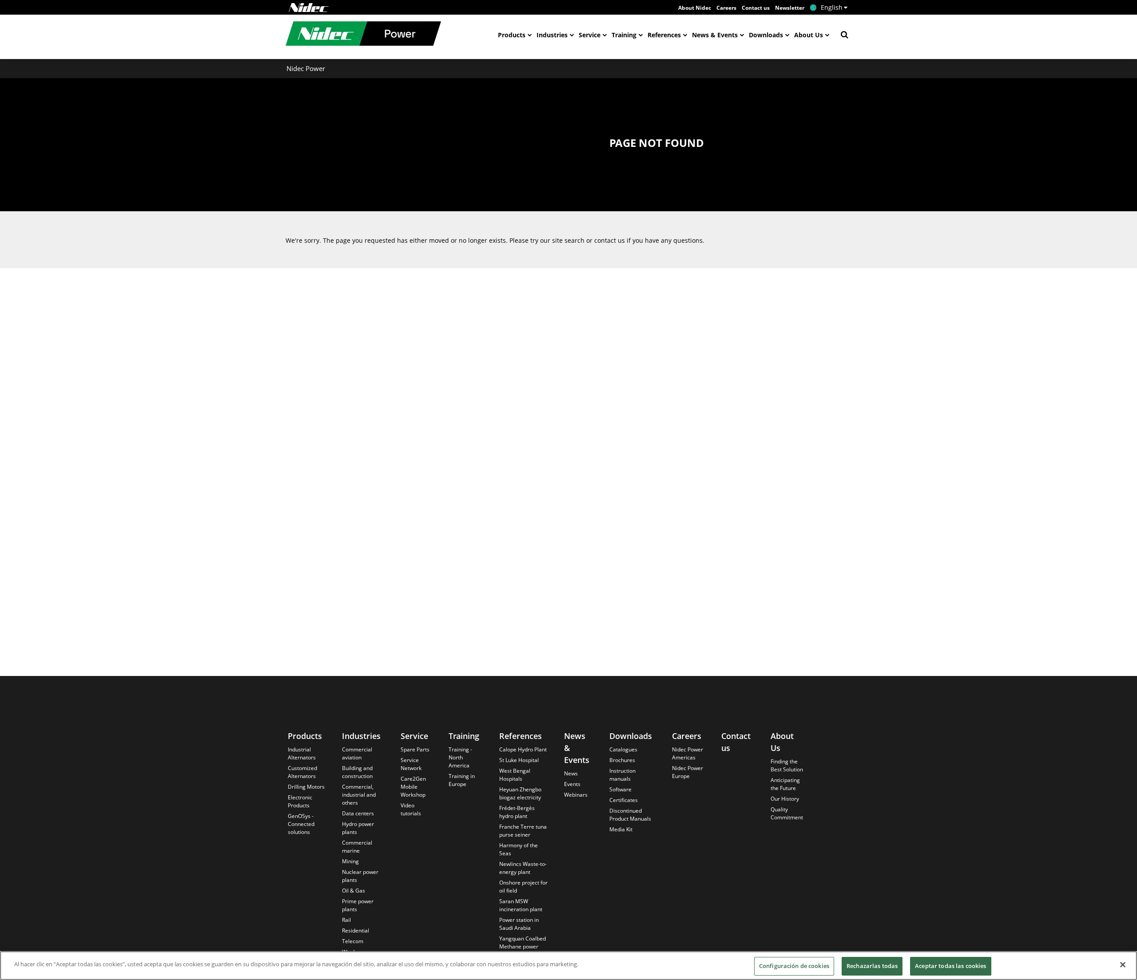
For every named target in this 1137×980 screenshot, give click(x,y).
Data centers (358, 813)
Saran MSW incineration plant (520, 905)
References (664, 35)
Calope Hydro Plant (523, 749)
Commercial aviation (357, 753)
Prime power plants (358, 905)
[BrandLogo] (363, 34)
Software (620, 789)
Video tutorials (411, 809)
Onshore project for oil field (523, 886)
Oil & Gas (353, 890)
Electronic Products (300, 801)
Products (511, 35)
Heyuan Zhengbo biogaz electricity (520, 793)
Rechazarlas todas (872, 966)
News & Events (715, 35)
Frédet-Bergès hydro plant (517, 812)
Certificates (623, 800)
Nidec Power (305, 68)
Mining (350, 861)
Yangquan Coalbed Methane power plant (522, 946)
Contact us (756, 8)
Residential (355, 930)
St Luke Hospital (519, 760)
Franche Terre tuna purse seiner (523, 830)
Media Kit (620, 829)
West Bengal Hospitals (514, 774)
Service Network (411, 764)
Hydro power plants (358, 828)
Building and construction (357, 772)
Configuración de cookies (794, 966)
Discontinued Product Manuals (630, 814)
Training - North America (460, 757)
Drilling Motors (306, 786)
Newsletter (789, 8)
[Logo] (309, 7)
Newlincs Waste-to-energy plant (523, 868)
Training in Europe (462, 780)
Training (624, 35)
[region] (568, 965)
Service (589, 35)
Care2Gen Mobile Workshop (413, 786)
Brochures (622, 760)
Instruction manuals (622, 774)
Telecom (352, 941)
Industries (552, 35)
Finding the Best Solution (787, 765)
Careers (726, 8)
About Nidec (694, 8)
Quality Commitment (787, 813)
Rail (346, 920)
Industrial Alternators (302, 753)
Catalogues (623, 749)
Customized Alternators (302, 772)
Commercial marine (357, 846)
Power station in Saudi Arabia (519, 924)
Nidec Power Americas (687, 753)
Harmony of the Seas (518, 849)
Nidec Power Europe (687, 772)
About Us (808, 35)
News (571, 773)
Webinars (576, 794)
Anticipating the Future (785, 784)
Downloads (766, 35)
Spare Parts (415, 749)
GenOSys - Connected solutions (301, 824)
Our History (785, 798)
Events (572, 784)
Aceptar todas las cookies (950, 966)
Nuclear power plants (360, 876)
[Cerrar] (1123, 964)
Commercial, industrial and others (359, 794)
